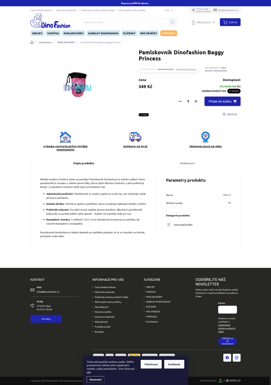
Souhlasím (174, 364)
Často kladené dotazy (41, 10)
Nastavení (96, 379)
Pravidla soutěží (103, 326)
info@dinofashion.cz (48, 291)
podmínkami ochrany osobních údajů (226, 328)
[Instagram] (237, 358)
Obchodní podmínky (66, 10)
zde (89, 372)
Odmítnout (151, 364)
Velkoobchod (101, 321)
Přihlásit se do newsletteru (227, 341)
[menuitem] (37, 33)
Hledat (172, 22)
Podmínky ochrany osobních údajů (97, 10)
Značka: (216, 70)
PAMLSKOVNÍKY (183, 224)
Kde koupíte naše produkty (132, 10)
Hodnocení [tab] (187, 163)
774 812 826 (44, 307)
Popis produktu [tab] (83, 163)
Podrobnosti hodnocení (186, 69)
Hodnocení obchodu (105, 316)
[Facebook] (227, 358)
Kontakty (99, 331)
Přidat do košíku (220, 101)
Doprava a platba (103, 311)
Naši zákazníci (102, 306)
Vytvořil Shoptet (208, 380)
